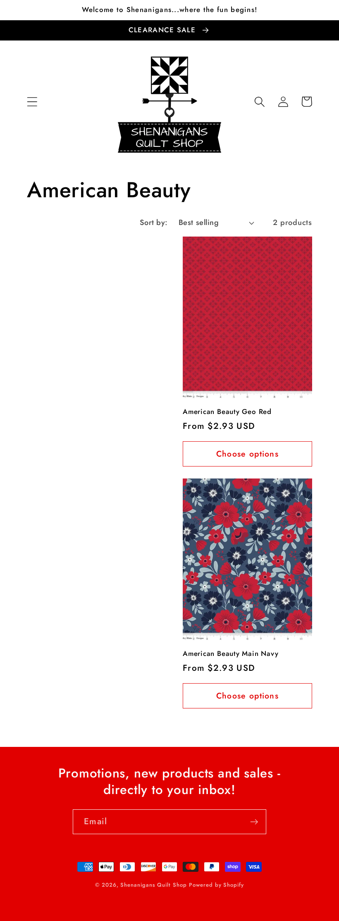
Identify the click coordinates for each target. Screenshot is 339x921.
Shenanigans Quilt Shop (153, 885)
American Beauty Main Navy (231, 653)
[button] (32, 101)
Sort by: (154, 222)
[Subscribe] (254, 822)
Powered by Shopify (216, 885)
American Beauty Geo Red (227, 411)
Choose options (247, 453)
